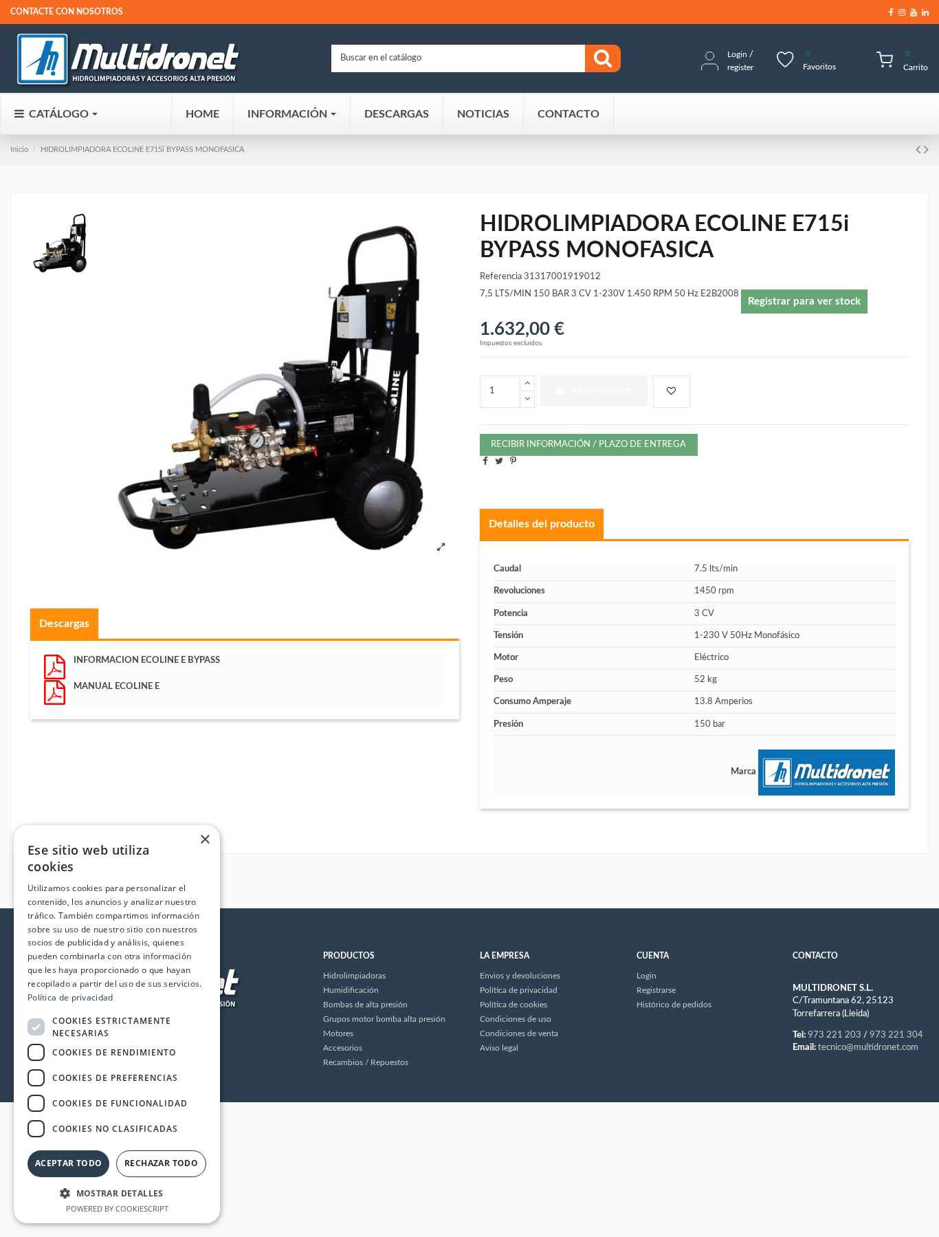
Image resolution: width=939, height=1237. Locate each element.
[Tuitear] (499, 461)
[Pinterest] (513, 461)
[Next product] (926, 150)
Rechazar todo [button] (161, 1163)
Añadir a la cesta (602, 390)
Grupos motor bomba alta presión (384, 1019)
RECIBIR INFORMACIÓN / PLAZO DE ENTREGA (588, 444)
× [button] (204, 840)
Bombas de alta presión (365, 1004)
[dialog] (117, 1024)
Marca (743, 771)
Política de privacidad (70, 997)
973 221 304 (896, 1035)
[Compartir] (485, 461)
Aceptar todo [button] (68, 1163)
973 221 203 (834, 1035)
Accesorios (342, 1048)
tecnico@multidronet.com (868, 1047)
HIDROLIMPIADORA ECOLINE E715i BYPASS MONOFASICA (142, 149)
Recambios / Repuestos (365, 1062)
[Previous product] (920, 150)
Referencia (501, 276)
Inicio (19, 149)
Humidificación (351, 990)
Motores (338, 1033)
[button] (116, 1193)
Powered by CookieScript (117, 1208)
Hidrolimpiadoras (354, 976)
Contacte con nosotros (66, 12)
